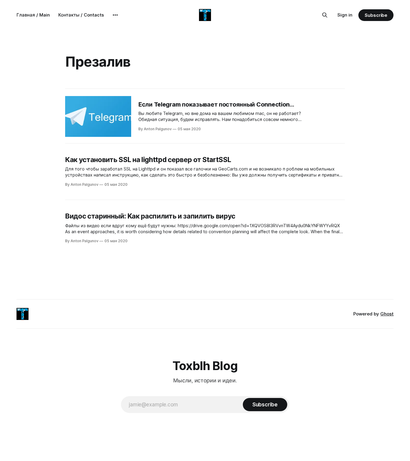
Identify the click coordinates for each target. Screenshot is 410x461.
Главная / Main (33, 15)
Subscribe (376, 15)
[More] (115, 15)
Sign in (344, 15)
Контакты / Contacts (81, 15)
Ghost (386, 314)
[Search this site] (325, 15)
